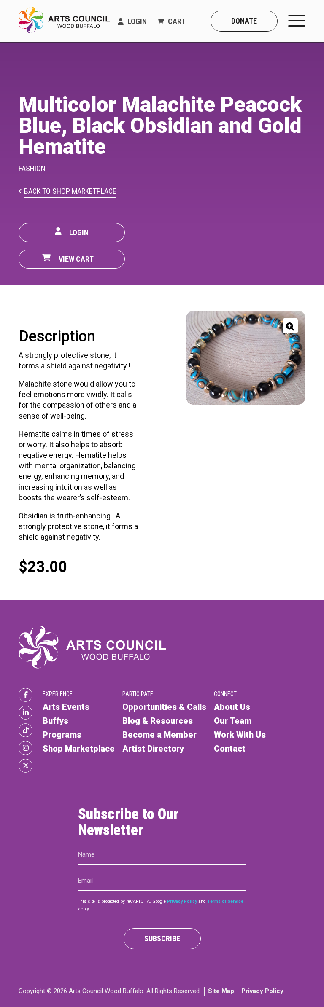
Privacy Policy (182, 901)
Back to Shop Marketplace (70, 192)
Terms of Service (225, 901)
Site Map (221, 990)
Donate (244, 20)
